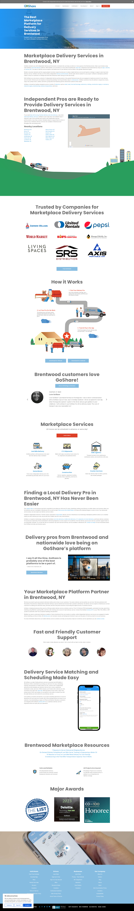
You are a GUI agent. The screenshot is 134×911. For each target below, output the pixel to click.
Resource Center (56, 885)
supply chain (30, 508)
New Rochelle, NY (50, 131)
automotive (84, 84)
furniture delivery (43, 115)
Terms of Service (34, 890)
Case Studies (78, 885)
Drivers (57, 6)
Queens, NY (48, 133)
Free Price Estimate (34, 874)
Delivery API (28, 69)
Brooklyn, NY (27, 133)
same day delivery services (31, 116)
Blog (100, 879)
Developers (83, 6)
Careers (100, 877)
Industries (78, 882)
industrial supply (28, 86)
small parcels (75, 80)
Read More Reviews (37, 572)
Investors (100, 890)
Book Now (88, 1)
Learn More (67, 435)
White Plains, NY (50, 138)
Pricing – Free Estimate (78, 877)
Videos (100, 882)
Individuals (74, 6)
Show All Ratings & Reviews (67, 386)
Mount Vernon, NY (50, 129)
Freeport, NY (27, 134)
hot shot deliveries (89, 519)
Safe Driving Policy (56, 893)
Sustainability (100, 893)
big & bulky (59, 514)
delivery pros (47, 616)
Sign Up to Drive (56, 877)
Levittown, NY (27, 139)
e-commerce (105, 84)
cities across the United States (66, 510)
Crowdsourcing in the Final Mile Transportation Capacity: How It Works (68, 757)
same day (78, 67)
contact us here (100, 618)
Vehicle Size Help (34, 882)
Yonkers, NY (49, 139)
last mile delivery (36, 67)
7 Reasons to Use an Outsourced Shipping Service (68, 750)
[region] (18, 901)
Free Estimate (67, 269)
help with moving (34, 115)
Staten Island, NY (50, 134)
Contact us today (91, 522)
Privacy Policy (100, 896)
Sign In (98, 6)
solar (69, 84)
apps (103, 67)
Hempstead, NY (28, 136)
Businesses (66, 6)
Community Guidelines (56, 890)
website (107, 67)
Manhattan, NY (27, 141)
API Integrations (78, 879)
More (91, 6)
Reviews (34, 885)
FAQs (34, 879)
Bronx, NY (26, 131)
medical (43, 86)
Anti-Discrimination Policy (100, 888)
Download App (34, 877)
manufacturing (36, 86)
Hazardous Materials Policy (34, 893)
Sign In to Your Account (56, 879)
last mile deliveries (59, 519)
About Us (100, 874)
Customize (9, 905)
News (99, 885)
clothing (89, 84)
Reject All (18, 905)
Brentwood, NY (28, 129)
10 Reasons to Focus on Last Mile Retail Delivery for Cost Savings (68, 754)
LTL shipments (80, 519)
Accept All (27, 905)
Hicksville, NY (27, 138)
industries (57, 84)
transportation (48, 86)
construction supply (97, 84)
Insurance (34, 888)
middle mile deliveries (70, 519)
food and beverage (75, 84)
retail (66, 84)
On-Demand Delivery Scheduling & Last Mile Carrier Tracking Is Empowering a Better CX (68, 752)
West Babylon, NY (50, 136)
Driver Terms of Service (56, 896)
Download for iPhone (55, 360)
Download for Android (78, 360)
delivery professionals (62, 73)
